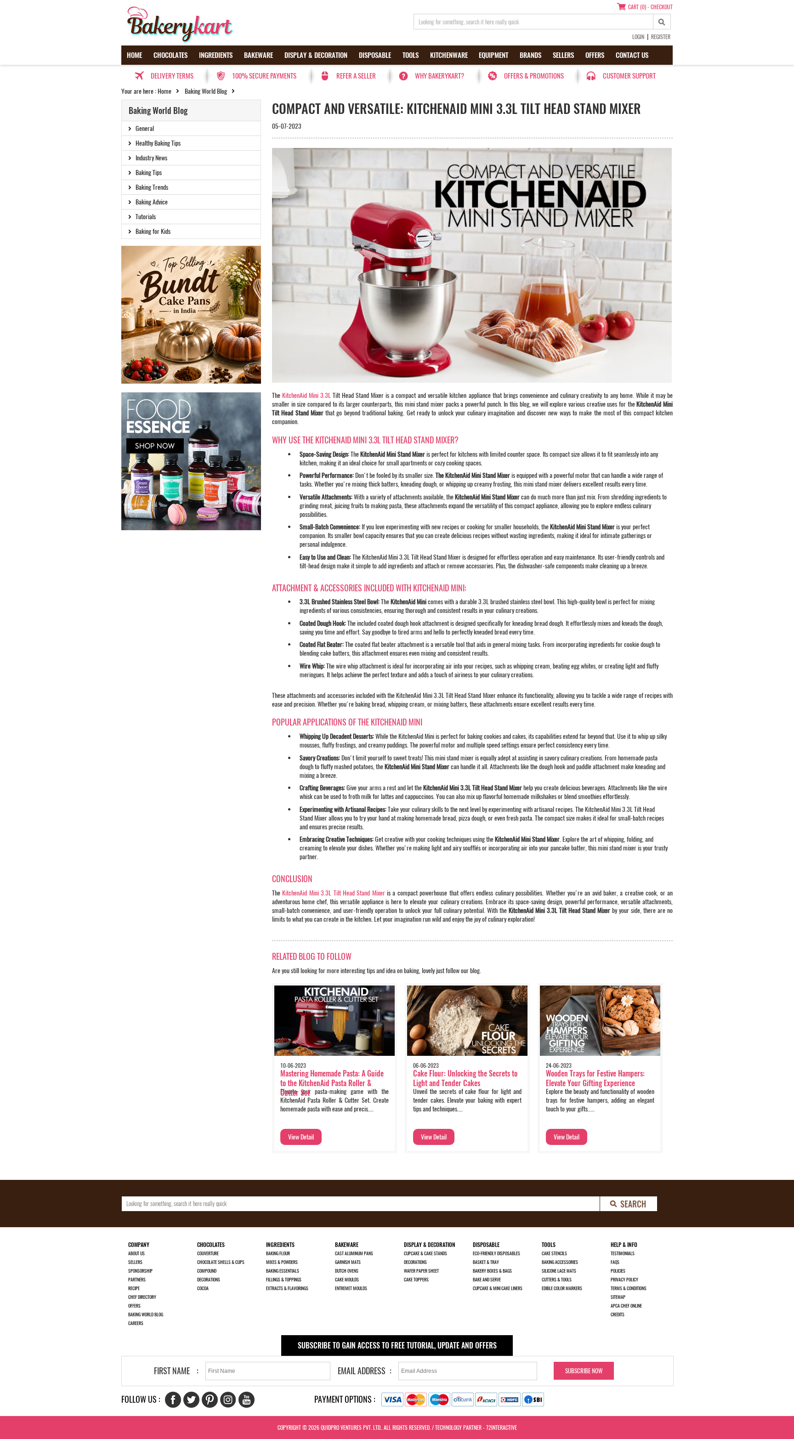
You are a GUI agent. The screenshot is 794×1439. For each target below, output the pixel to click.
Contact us (632, 55)
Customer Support (629, 75)
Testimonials (623, 1253)
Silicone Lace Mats (559, 1271)
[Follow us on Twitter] (191, 1400)
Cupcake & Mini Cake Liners (497, 1288)
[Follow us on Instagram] (228, 1400)
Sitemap (618, 1297)
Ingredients (216, 55)
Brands (530, 55)
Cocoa (203, 1288)
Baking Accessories (560, 1262)
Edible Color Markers (562, 1288)
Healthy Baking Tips (158, 143)
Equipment (493, 55)
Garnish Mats (348, 1262)
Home (134, 55)
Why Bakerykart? (439, 75)
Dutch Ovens (346, 1271)
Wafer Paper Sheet (421, 1271)
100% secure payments (264, 75)
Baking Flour (278, 1253)
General (145, 128)
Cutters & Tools (557, 1279)
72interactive (501, 1427)
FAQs (615, 1262)
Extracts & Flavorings (287, 1288)
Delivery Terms (172, 75)
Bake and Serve (487, 1279)
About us (136, 1253)
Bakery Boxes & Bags (492, 1271)
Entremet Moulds (351, 1288)
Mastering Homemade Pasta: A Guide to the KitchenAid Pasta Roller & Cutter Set (332, 1083)
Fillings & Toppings (283, 1279)
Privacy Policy (624, 1279)
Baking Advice (152, 202)
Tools (411, 55)
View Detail (301, 1137)
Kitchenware (449, 55)
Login (638, 36)
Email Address (362, 1371)
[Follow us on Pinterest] (210, 1400)
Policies (618, 1271)
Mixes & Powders (282, 1262)
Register (660, 36)
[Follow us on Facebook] (173, 1400)
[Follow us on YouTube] (246, 1400)
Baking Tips (149, 172)
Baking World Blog (206, 91)
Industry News (151, 157)
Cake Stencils (554, 1253)
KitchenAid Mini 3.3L (306, 395)
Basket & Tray (486, 1262)
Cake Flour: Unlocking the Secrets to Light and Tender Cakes (465, 1078)
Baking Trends (152, 187)
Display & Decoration (315, 55)
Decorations (208, 1279)
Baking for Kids (153, 231)
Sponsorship (140, 1271)
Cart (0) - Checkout (650, 7)
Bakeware (258, 55)
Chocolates (170, 55)
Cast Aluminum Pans (354, 1253)
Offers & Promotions (534, 75)
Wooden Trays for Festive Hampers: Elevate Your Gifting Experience (595, 1078)
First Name (172, 1371)
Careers (135, 1323)
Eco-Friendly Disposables (496, 1253)
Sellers (563, 55)
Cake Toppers (416, 1279)
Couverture (208, 1253)
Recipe (134, 1288)
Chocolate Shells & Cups (220, 1262)
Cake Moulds (347, 1279)
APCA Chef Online (626, 1306)
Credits (617, 1314)
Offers (594, 55)
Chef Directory (142, 1297)
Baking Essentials (282, 1271)
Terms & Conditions (629, 1288)
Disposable (375, 55)
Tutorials (146, 216)
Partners (137, 1279)
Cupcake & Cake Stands (425, 1253)
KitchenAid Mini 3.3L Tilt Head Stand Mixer (333, 893)
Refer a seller (356, 75)
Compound (206, 1271)
